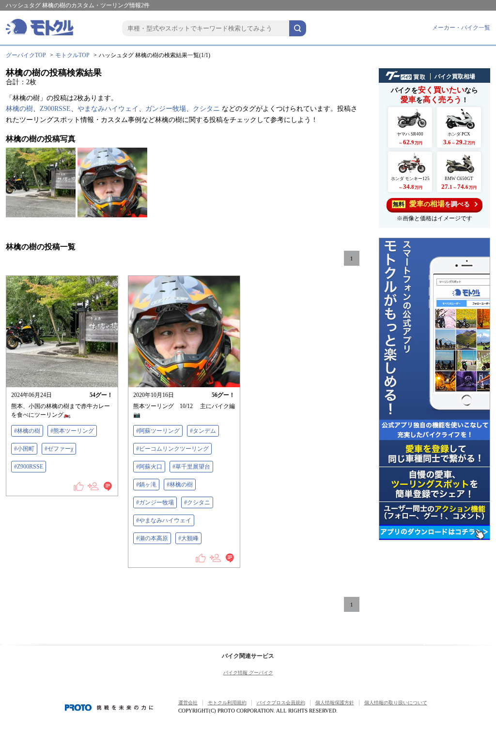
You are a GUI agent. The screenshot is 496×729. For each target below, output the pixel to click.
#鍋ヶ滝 (146, 484)
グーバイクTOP (26, 55)
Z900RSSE (55, 108)
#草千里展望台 (191, 466)
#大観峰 (188, 538)
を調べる (431, 204)
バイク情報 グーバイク (248, 672)
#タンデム (203, 430)
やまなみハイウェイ (108, 108)
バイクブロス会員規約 (281, 702)
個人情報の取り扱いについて (395, 702)
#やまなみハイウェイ (163, 520)
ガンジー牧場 (165, 108)
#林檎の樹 (27, 430)
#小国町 (24, 448)
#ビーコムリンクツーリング (172, 448)
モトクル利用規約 (227, 702)
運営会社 (188, 702)
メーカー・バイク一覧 (461, 27)
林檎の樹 (19, 108)
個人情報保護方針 (334, 702)
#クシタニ (197, 502)
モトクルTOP (72, 55)
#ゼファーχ (59, 448)
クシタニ (206, 108)
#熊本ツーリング (72, 430)
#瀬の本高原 (152, 538)
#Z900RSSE (28, 466)
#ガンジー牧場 (155, 502)
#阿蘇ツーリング (158, 430)
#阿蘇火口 (149, 466)
